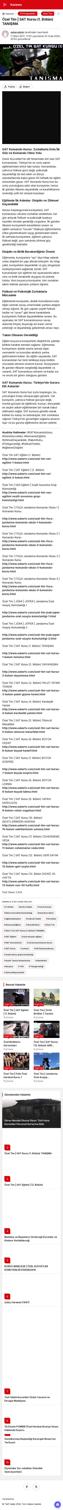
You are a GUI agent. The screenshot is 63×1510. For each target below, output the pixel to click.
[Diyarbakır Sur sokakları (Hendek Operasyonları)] (31, 1461)
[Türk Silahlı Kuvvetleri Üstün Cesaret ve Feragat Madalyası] (31, 1355)
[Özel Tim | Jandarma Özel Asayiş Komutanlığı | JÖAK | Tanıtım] (46, 1067)
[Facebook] (26, 1486)
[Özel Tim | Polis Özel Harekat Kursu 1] (16, 1067)
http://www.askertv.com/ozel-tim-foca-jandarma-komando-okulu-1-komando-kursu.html (27, 522)
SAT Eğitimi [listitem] (10, 936)
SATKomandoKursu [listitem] (44, 948)
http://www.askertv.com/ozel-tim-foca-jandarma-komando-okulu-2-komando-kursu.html (27, 545)
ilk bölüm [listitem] (51, 919)
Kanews (16, 4)
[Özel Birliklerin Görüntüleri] (16, 1035)
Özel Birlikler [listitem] (32, 925)
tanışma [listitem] (8, 966)
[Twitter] (36, 1486)
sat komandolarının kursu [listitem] (39, 942)
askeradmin (17, 32)
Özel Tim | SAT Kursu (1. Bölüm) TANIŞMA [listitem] (24, 930)
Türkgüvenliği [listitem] (36, 966)
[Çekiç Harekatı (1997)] (31, 1290)
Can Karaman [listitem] (44, 907)
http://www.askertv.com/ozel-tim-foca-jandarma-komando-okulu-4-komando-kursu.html (27, 590)
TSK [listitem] (21, 966)
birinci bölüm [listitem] (25, 907)
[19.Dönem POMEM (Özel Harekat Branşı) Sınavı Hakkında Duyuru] (31, 1419)
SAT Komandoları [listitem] (13, 942)
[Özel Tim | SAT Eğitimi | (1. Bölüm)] (16, 1003)
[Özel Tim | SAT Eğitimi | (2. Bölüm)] (31, 1173)
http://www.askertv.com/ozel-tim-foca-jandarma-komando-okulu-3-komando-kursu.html (27, 567)
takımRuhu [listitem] (41, 960)
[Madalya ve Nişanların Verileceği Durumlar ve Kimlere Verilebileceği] (31, 1216)
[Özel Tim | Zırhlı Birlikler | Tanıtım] (46, 1003)
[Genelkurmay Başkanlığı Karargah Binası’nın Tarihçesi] (31, 1440)
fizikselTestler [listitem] (33, 919)
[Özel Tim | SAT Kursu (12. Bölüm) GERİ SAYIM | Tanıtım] (46, 1035)
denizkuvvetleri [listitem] (46, 913)
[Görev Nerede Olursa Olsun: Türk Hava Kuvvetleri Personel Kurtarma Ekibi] (31, 1113)
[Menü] (5, 5)
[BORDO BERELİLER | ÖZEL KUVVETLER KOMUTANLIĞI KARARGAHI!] (31, 1259)
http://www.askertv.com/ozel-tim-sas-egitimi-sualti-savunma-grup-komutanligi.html (27, 496)
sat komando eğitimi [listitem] (32, 936)
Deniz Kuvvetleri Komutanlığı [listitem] (18, 913)
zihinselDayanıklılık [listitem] (14, 972)
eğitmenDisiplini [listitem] (12, 919)
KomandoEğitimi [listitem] (12, 925)
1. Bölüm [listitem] (8, 907)
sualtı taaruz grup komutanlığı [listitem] (18, 954)
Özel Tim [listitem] (50, 925)
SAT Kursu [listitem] (10, 948)
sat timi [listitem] (25, 948)
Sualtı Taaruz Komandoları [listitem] (17, 960)
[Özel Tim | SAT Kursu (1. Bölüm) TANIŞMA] (31, 1142)
